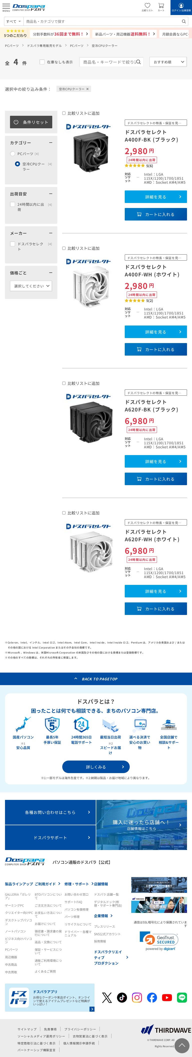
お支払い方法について (48, 914)
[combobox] (106, 21)
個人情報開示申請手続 (79, 1043)
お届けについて (45, 923)
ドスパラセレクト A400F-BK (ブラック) (151, 135)
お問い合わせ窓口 (76, 894)
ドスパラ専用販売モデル (44, 45)
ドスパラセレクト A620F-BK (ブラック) (151, 405)
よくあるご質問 (45, 971)
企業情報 (101, 915)
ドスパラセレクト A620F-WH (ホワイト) (152, 535)
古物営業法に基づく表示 (90, 1036)
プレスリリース (104, 926)
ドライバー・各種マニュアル (78, 933)
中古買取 (11, 972)
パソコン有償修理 (76, 909)
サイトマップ (27, 1029)
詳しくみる (96, 767)
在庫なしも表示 (60, 61)
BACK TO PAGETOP (100, 678)
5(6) (149, 165)
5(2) (149, 300)
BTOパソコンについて (48, 896)
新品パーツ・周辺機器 (123, 34)
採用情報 (100, 941)
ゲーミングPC (14, 905)
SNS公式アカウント (107, 934)
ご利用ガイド (45, 883)
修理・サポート (76, 883)
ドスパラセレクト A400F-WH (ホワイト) (152, 270)
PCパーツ (12, 45)
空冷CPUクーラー (37, 166)
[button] (159, 941)
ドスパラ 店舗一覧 (106, 894)
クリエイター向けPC (19, 912)
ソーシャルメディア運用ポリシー (41, 1036)
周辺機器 (11, 957)
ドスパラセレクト (35, 246)
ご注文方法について (48, 905)
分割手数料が (58, 34)
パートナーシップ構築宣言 (37, 1050)
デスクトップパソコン (18, 922)
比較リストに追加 (84, 113)
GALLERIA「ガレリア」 (18, 896)
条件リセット (35, 122)
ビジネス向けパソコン (18, 940)
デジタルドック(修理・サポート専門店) (108, 903)
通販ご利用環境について (48, 962)
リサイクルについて (78, 924)
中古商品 (11, 964)
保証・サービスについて (48, 951)
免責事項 (50, 1029)
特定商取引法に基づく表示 (37, 1043)
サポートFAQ (73, 902)
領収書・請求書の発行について (48, 933)
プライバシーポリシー (80, 1029)
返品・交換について (48, 942)
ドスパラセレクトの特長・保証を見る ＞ (156, 123)
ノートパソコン (15, 931)
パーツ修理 (72, 916)
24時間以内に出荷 (35, 207)
